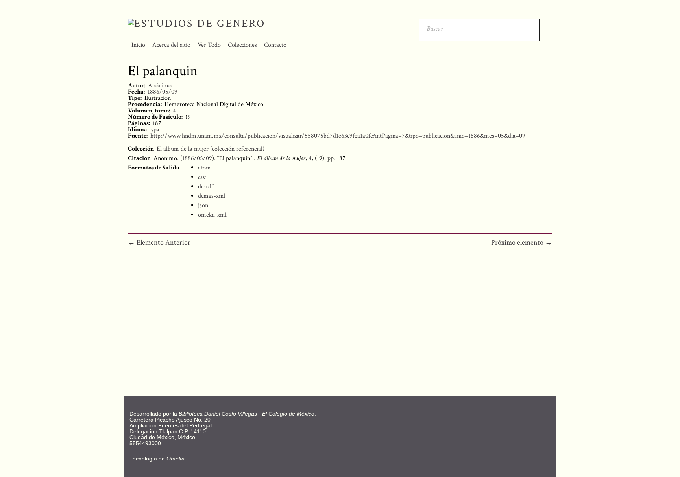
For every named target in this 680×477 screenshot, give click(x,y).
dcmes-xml (211, 196)
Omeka (175, 459)
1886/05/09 (162, 92)
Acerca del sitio (171, 45)
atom (204, 168)
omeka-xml (212, 215)
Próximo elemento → (521, 242)
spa (155, 129)
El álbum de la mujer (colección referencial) (210, 149)
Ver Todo (209, 45)
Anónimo (160, 85)
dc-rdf (205, 186)
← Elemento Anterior (159, 242)
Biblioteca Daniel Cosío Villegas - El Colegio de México (246, 414)
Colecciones (242, 45)
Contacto (275, 45)
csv (202, 177)
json (203, 205)
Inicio (138, 45)
